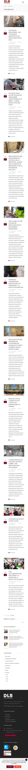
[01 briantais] (14, 147)
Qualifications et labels (10, 719)
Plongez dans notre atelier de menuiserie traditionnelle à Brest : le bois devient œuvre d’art (15, 99)
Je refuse (18, 766)
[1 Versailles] (14, 21)
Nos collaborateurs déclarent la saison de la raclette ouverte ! (16, 575)
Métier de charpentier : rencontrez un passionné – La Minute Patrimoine (16, 283)
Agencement (8, 716)
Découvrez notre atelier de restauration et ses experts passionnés (15, 225)
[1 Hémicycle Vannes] (14, 390)
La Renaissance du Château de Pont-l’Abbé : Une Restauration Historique (16, 463)
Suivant (12, 615)
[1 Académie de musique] (14, 331)
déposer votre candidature (17, 706)
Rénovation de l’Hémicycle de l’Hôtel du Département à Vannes (14, 402)
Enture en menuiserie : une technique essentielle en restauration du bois (14, 631)
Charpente (7, 718)
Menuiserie (7, 714)
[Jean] (14, 212)
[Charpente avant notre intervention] (14, 451)
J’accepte (10, 766)
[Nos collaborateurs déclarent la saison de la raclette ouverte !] (14, 563)
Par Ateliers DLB (13, 42)
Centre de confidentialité (10, 721)
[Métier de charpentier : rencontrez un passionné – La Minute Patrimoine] (14, 271)
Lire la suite (12, 73)
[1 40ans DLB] (14, 510)
